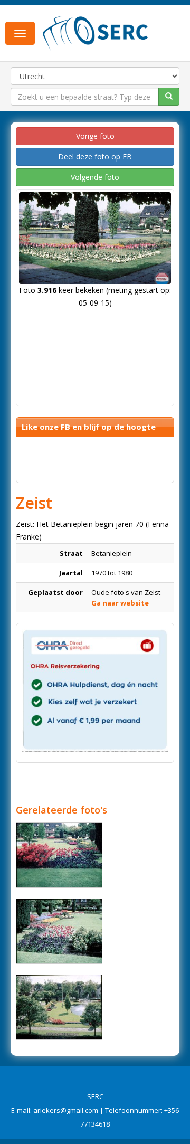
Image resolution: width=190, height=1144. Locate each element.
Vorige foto (95, 136)
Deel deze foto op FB (95, 157)
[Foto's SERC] (95, 32)
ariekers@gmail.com (65, 1110)
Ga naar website (120, 603)
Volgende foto (95, 177)
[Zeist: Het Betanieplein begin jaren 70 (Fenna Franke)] (59, 855)
